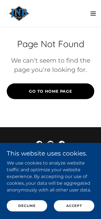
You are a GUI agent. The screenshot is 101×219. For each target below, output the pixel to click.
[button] (93, 13)
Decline (26, 206)
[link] (19, 13)
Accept (74, 206)
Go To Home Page (50, 91)
